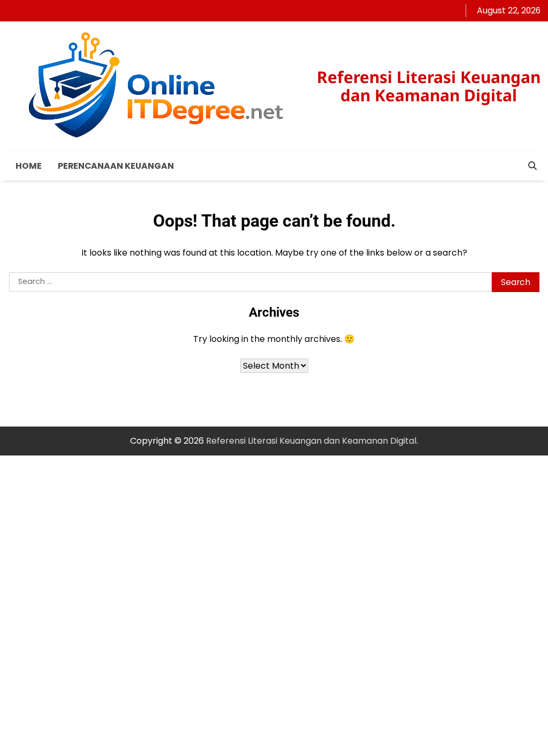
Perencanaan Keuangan (116, 166)
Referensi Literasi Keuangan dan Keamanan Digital (429, 86)
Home (29, 166)
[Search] (532, 166)
